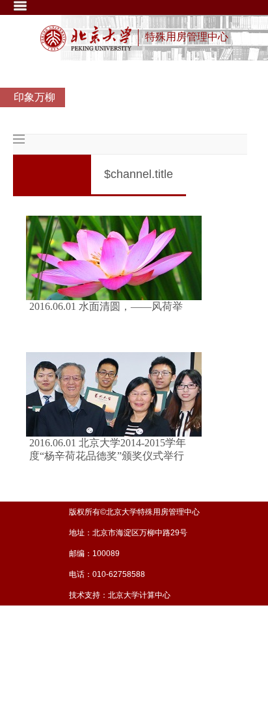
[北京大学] (85, 38)
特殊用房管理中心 (186, 36)
